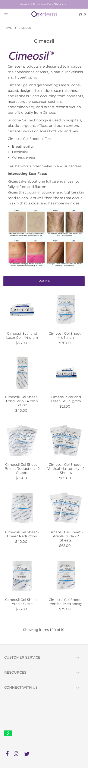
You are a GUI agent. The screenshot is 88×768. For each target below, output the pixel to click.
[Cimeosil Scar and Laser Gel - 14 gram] (22, 309)
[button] (43, 281)
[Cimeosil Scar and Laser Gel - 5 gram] (66, 373)
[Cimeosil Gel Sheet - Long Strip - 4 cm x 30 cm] (22, 373)
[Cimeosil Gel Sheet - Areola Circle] (22, 576)
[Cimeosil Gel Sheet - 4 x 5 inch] (66, 309)
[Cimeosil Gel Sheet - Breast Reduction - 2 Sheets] (22, 441)
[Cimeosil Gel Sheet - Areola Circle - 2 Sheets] (66, 508)
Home (7, 27)
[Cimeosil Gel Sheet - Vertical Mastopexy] (66, 576)
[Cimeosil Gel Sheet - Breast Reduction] (22, 508)
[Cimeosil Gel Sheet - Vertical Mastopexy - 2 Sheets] (66, 441)
